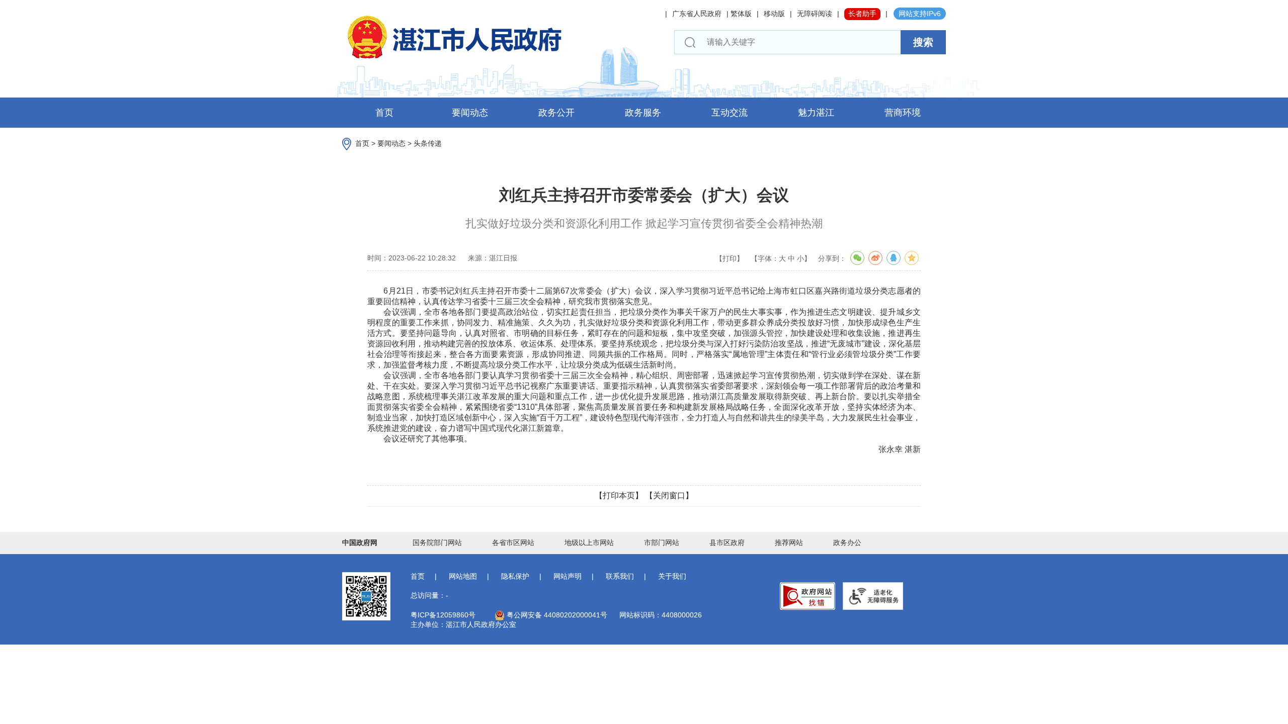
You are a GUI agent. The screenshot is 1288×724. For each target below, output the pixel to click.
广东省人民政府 (696, 14)
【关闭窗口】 (669, 495)
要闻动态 (470, 113)
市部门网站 (661, 542)
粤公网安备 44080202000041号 (556, 615)
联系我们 (620, 576)
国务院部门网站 (437, 542)
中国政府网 (359, 542)
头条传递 (428, 143)
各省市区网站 (513, 542)
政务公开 (556, 113)
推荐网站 (789, 542)
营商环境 (902, 113)
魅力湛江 (816, 113)
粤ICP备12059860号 (443, 615)
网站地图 (463, 576)
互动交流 (729, 113)
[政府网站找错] (807, 596)
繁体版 (741, 14)
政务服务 (643, 113)
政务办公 (847, 542)
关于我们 (672, 576)
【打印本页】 (619, 495)
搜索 (923, 42)
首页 (384, 113)
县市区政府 (727, 542)
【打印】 (729, 258)
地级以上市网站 (589, 542)
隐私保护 (515, 576)
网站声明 (567, 576)
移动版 (774, 14)
